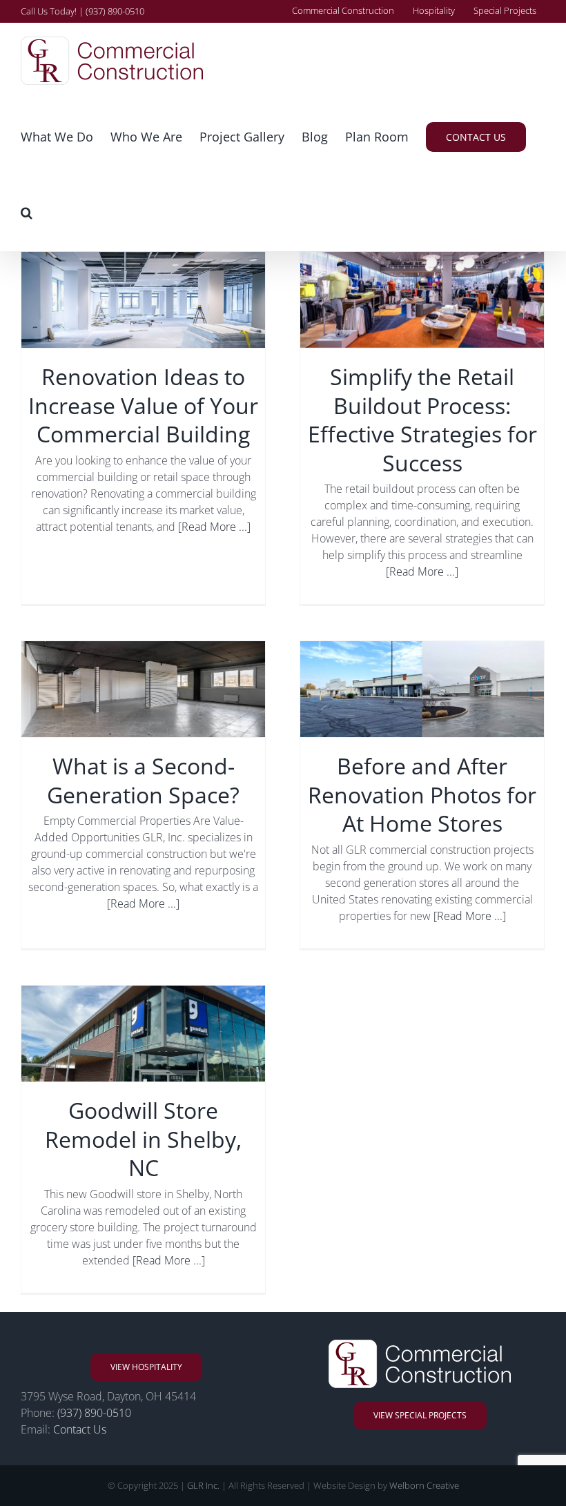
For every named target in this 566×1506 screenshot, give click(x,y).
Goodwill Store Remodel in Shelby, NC (143, 1138)
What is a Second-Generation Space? (143, 780)
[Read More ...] (214, 526)
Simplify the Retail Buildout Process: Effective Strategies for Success (422, 420)
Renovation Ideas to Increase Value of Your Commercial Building (143, 405)
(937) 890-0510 (94, 1412)
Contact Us (79, 1429)
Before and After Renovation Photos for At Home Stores (422, 794)
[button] (26, 213)
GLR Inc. (203, 1485)
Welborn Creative (424, 1485)
